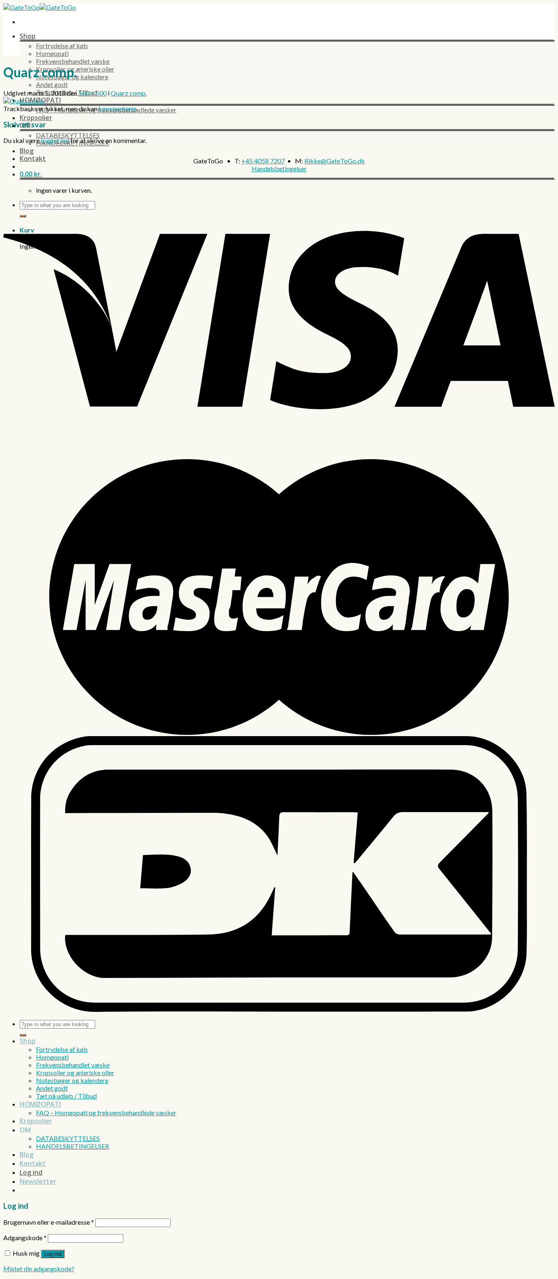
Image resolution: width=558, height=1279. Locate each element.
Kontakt (33, 158)
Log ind (52, 1254)
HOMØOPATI (40, 1104)
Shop (28, 35)
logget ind (55, 140)
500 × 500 (92, 93)
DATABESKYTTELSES (68, 135)
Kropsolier (36, 117)
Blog (26, 150)
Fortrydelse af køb (62, 45)
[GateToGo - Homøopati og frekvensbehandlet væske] (39, 7)
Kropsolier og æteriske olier (75, 1072)
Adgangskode (25, 1237)
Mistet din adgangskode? (38, 1268)
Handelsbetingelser (279, 168)
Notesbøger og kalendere (72, 1080)
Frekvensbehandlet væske (72, 61)
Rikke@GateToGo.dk (334, 161)
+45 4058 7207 (263, 161)
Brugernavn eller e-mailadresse (48, 1222)
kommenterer (117, 108)
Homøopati (52, 53)
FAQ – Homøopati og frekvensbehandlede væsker (106, 1112)
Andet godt (52, 84)
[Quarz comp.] (24, 101)
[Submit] (23, 1035)
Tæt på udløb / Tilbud (66, 1096)
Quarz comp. (129, 93)
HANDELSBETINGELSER (72, 1146)
